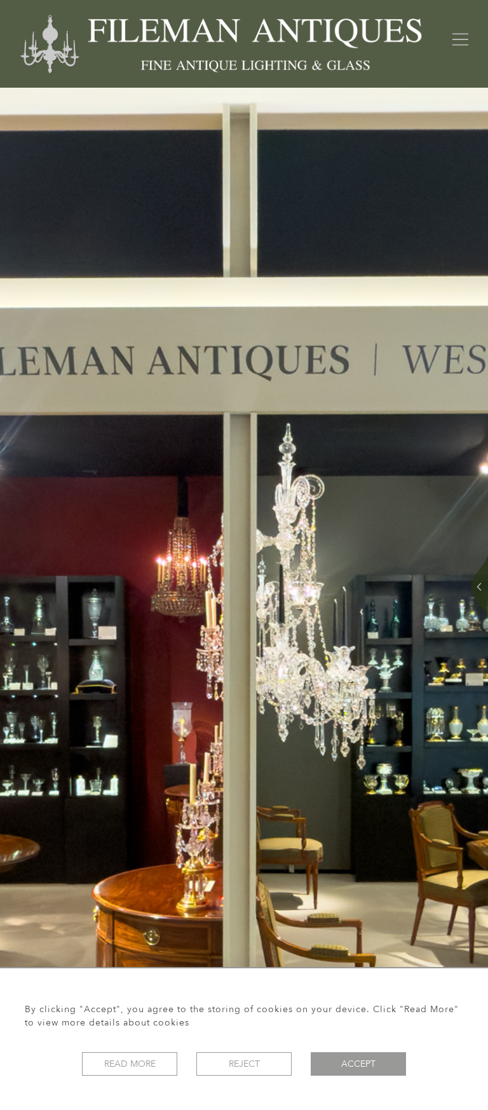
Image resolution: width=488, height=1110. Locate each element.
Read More (130, 1064)
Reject (244, 1064)
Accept (358, 1064)
